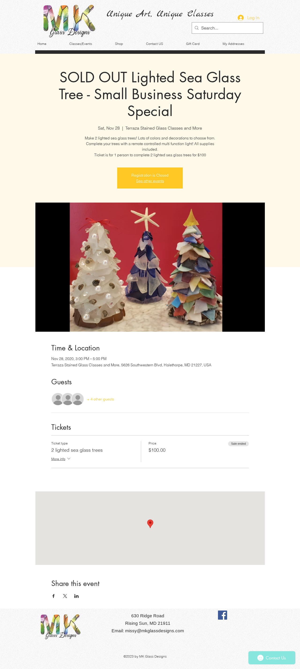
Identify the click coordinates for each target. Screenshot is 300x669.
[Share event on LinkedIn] (76, 596)
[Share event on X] (65, 596)
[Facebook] (222, 615)
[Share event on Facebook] (53, 596)
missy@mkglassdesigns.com (154, 630)
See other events (150, 180)
